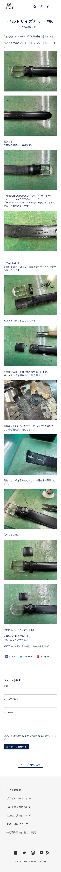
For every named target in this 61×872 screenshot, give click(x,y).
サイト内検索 (14, 790)
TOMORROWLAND (16, 202)
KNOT (25, 861)
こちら (33, 646)
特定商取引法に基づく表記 (21, 832)
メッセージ (9, 712)
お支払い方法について (19, 815)
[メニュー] (55, 6)
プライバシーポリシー (19, 798)
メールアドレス (11, 699)
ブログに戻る (33, 764)
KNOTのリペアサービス (16, 639)
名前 (6, 686)
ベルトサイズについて (19, 807)
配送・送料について (17, 824)
